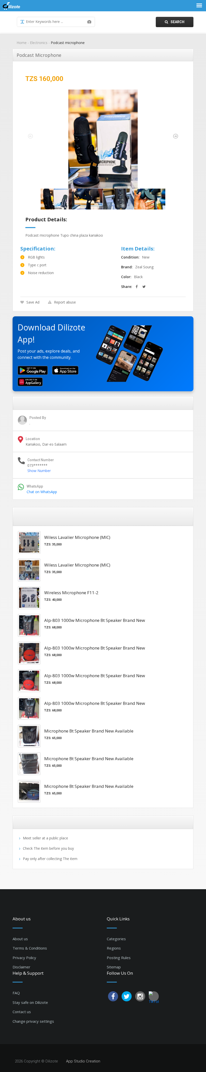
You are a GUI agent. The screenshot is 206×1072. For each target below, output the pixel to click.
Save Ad (32, 302)
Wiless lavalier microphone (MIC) (77, 537)
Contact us (22, 1011)
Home (22, 42)
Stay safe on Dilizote (30, 1002)
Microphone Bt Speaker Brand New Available (88, 731)
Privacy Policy (24, 957)
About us (20, 938)
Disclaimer (21, 966)
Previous (30, 136)
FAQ (16, 992)
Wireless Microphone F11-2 (71, 592)
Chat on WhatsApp (42, 491)
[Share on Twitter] (144, 286)
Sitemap (114, 966)
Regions (114, 948)
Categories (116, 938)
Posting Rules (119, 957)
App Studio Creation (83, 1061)
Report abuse (65, 302)
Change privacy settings (33, 1021)
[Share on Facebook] (136, 286)
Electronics (38, 42)
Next (175, 136)
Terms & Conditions (30, 948)
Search (177, 22)
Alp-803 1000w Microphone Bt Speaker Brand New (94, 620)
